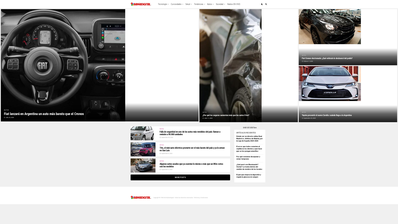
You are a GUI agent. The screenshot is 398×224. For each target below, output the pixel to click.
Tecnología (162, 4)
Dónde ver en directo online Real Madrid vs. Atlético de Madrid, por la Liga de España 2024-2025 (249, 138)
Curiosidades (176, 4)
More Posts (180, 177)
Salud (188, 4)
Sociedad (219, 4)
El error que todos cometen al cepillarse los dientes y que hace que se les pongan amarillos (249, 148)
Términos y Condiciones (201, 197)
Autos (209, 4)
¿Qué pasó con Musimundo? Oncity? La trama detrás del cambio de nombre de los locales (249, 167)
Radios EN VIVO (233, 4)
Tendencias (198, 4)
